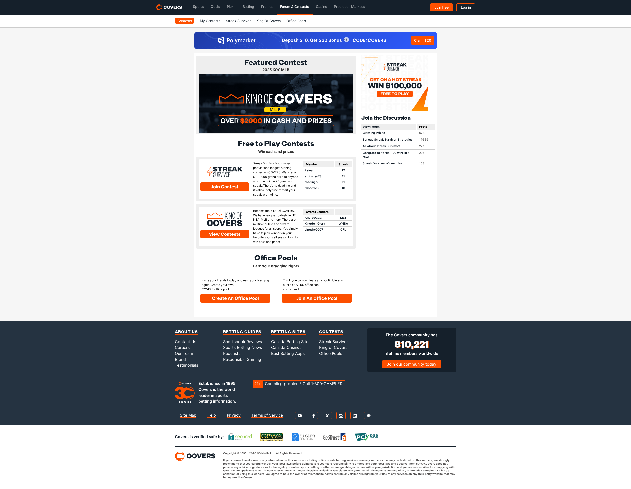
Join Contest (224, 186)
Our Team (184, 353)
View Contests (225, 234)
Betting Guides (242, 331)
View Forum (371, 126)
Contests (184, 21)
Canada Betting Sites (290, 341)
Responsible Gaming (242, 359)
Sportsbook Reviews (242, 341)
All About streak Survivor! (381, 146)
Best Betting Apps (288, 353)
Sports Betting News (242, 347)
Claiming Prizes (374, 133)
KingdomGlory (315, 223)
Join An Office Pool (316, 298)
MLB (343, 217)
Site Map (188, 415)
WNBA (343, 223)
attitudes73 (313, 176)
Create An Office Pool (235, 298)
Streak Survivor (238, 21)
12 (343, 170)
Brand (180, 359)
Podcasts (231, 353)
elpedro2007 (314, 229)
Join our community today (411, 364)
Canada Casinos (286, 347)
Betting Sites (288, 331)
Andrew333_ (314, 217)
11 (343, 176)
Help (211, 415)
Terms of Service (267, 415)
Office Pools (296, 21)
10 (343, 188)
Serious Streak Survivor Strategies (388, 139)
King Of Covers (268, 21)
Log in (466, 7)
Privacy (234, 415)
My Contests (210, 21)
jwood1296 (312, 188)
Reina (309, 170)
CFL (343, 229)
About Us (186, 331)
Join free (442, 7)
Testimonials (186, 365)
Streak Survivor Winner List (382, 163)
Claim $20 (422, 40)
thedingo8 (312, 182)
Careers (182, 347)
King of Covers (333, 347)
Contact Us (185, 341)
